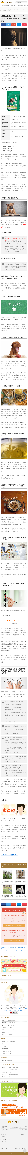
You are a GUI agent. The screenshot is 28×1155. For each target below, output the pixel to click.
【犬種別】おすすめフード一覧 (8, 1022)
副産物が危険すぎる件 (6, 1072)
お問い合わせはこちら (22, 1008)
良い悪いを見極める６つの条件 (8, 1041)
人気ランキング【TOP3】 (7, 1027)
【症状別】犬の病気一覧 (7, 1060)
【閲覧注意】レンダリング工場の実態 (10, 1067)
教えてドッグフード (10, 1153)
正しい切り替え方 (5, 1046)
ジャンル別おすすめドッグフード (13, 940)
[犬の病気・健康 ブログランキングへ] (14, 1013)
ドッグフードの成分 (14, 1130)
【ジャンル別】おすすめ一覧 (8, 1025)
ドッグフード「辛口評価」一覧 (8, 1020)
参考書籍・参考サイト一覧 (20, 1148)
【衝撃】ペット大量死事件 (7, 1076)
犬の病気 (3, 1136)
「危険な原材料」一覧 (6, 1051)
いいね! (3, 24)
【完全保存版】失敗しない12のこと (9, 1044)
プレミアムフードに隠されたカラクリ (10, 1074)
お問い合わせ (3, 1141)
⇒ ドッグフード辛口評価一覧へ (9, 855)
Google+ (14, 24)
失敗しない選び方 (5, 1032)
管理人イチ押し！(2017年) (7, 1034)
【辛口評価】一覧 (22, 5)
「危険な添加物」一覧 (6, 1053)
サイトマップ (3, 1143)
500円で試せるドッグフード (8, 1029)
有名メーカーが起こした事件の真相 (9, 1069)
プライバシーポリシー (5, 1148)
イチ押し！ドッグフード (10, 5)
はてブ (19, 24)
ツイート (8, 24)
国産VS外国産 (5, 1048)
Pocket (24, 24)
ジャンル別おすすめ (14, 1127)
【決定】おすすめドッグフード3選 (13, 925)
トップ (2, 5)
